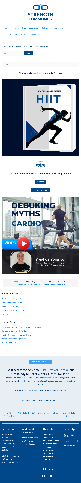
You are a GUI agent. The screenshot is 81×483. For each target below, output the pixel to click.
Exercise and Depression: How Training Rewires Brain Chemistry (25, 327)
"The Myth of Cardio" (54, 370)
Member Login (58, 28)
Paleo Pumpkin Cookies (10, 306)
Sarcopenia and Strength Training (14, 331)
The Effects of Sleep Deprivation (14, 339)
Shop (24, 28)
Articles (23, 34)
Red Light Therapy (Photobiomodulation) (17, 335)
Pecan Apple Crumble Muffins (13, 310)
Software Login (11, 34)
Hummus (5, 314)
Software (45, 28)
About (7, 28)
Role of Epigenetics (9, 342)
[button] (43, 476)
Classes (16, 28)
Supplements (34, 28)
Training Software (41, 190)
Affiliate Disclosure (29, 444)
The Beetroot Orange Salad (12, 299)
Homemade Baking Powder (12, 303)
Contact (33, 34)
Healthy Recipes (69, 445)
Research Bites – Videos (69, 435)
